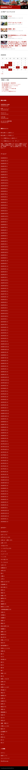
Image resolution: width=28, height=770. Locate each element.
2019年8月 (3, 388)
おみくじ (3, 534)
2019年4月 (3, 399)
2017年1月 (3, 474)
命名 (2, 601)
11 (6, 65)
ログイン (3, 752)
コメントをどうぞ (19, 18)
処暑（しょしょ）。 (6, 108)
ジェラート (3, 554)
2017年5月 (3, 463)
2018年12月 (4, 410)
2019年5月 (3, 396)
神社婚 (2, 690)
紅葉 (2, 698)
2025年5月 (3, 199)
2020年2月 (3, 371)
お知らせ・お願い (5, 540)
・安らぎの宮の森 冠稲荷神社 (8, 83)
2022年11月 (4, 283)
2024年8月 (3, 224)
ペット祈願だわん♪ (5, 138)
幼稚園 (2, 629)
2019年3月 (3, 402)
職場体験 (3, 712)
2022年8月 (3, 291)
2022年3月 (3, 305)
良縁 (2, 715)
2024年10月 (4, 219)
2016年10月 (4, 482)
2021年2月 (3, 338)
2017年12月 (4, 444)
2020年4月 (3, 366)
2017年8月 (3, 455)
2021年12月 (4, 310)
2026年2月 (3, 174)
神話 (2, 692)
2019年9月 (3, 385)
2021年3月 (3, 335)
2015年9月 (3, 518)
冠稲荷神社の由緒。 (6, 104)
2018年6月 (3, 427)
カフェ (2, 551)
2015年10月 (4, 516)
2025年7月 (3, 194)
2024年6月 (3, 230)
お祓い (2, 542)
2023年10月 (4, 252)
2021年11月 (4, 313)
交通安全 (3, 567)
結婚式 (2, 701)
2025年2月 (3, 208)
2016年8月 (3, 488)
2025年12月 (4, 180)
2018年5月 (3, 430)
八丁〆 (10, 16)
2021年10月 (4, 316)
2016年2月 (3, 505)
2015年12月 (4, 510)
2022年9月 (3, 288)
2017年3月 (3, 469)
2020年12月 (4, 344)
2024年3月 (3, 238)
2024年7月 (3, 227)
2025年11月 (4, 183)
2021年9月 (3, 319)
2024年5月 (3, 233)
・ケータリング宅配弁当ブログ (8, 91)
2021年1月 (3, 341)
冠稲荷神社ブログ (6, 7)
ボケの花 (3, 559)
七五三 (2, 565)
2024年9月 (3, 221)
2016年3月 (3, 502)
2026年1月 (3, 177)
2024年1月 (3, 244)
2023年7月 (3, 260)
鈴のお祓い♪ (4, 132)
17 (2, 67)
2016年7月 (3, 491)
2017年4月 (3, 466)
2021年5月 (3, 330)
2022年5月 (3, 299)
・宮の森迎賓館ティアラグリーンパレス (10, 84)
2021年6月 (3, 327)
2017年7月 (3, 457)
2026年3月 (3, 171)
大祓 (2, 612)
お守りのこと (4, 537)
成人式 (2, 637)
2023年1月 (3, 277)
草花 (2, 720)
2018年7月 (3, 424)
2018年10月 (4, 416)
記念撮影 (3, 731)
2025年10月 (4, 185)
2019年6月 (3, 394)
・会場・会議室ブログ (6, 87)
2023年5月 (3, 266)
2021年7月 (3, 324)
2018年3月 (3, 435)
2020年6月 (3, 360)
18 (6, 67)
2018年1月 (3, 441)
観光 (2, 728)
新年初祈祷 (3, 645)
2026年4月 (3, 169)
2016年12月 (4, 477)
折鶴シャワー (4, 640)
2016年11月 (4, 480)
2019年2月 (3, 405)
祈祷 (2, 681)
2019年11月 (4, 380)
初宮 (2, 590)
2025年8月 (3, 191)
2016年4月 (3, 499)
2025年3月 (3, 205)
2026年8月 (3, 158)
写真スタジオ (4, 581)
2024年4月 (3, 235)
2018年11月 (4, 413)
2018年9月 (3, 419)
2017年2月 (3, 471)
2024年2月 (3, 241)
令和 (2, 570)
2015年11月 (4, 513)
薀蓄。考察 (3, 723)
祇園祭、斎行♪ (12, 29)
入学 (2, 579)
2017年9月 (3, 452)
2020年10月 (4, 349)
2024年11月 (4, 216)
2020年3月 (3, 369)
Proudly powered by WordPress (7, 768)
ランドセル (3, 562)
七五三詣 (3, 117)
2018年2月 (3, 438)
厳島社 (2, 598)
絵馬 (2, 703)
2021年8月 (3, 321)
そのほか (3, 545)
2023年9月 (3, 255)
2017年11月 (4, 446)
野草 (2, 737)
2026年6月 (3, 163)
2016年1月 (3, 507)
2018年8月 (3, 421)
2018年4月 (3, 432)
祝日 (2, 684)
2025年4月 (3, 202)
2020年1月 (3, 374)
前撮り (2, 595)
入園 (2, 576)
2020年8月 (3, 355)
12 (10, 65)
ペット (2, 556)
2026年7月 (3, 160)
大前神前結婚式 (4, 609)
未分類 (2, 659)
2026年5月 (3, 166)
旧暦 (2, 651)
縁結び (2, 706)
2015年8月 (3, 521)
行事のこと (3, 726)
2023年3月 (3, 271)
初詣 (2, 592)
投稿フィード (4, 755)
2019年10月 (4, 382)
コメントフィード (5, 758)
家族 (2, 623)
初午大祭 (3, 587)
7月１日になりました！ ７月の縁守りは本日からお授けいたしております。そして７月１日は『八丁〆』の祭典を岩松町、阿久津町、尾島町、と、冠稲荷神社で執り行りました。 (14, 44)
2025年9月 (3, 188)
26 (10, 69)
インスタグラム (4, 548)
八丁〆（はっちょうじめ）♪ (15, 22)
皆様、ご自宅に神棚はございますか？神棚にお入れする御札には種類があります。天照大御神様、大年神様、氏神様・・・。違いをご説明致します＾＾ (14, 145)
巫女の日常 (3, 626)
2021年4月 (3, 332)
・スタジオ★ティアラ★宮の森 (8, 88)
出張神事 (3, 584)
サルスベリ (3, 112)
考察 (2, 709)
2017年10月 (4, 449)
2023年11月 (4, 249)
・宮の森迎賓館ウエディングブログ (9, 85)
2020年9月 (3, 352)
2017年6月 (3, 460)
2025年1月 (3, 210)
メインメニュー (26, 7)
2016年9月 (3, 485)
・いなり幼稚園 (4, 90)
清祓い (2, 673)
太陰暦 (2, 617)
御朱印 (2, 634)
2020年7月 (3, 357)
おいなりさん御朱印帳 (6, 121)
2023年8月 (3, 258)
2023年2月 (3, 274)
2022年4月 (3, 302)
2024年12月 (4, 213)
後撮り (2, 631)
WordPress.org (4, 761)
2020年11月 (4, 346)
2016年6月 (3, 493)
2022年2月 (3, 308)
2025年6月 (3, 196)
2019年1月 (3, 407)
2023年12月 (4, 246)
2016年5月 (3, 496)
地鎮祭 (2, 604)
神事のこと (3, 687)
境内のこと (3, 606)
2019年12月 (4, 377)
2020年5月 (3, 363)
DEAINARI (3, 531)
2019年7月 (3, 391)
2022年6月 (3, 296)
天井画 (2, 615)
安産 (2, 620)
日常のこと (3, 648)
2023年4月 (3, 269)
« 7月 (2, 73)
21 (17, 67)
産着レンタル (4, 678)
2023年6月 (3, 263)
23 (25, 67)
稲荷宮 (2, 695)
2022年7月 (3, 294)
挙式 (2, 642)
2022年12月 (4, 280)
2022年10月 (4, 285)
